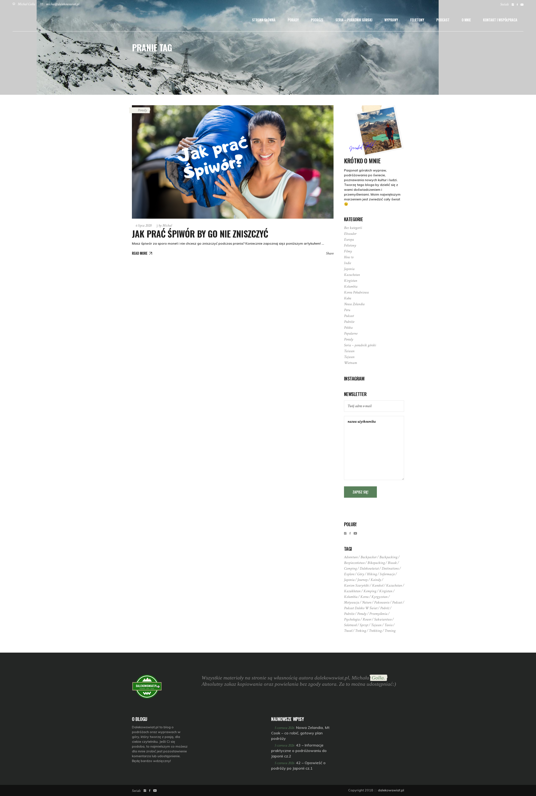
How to (348, 257)
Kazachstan (352, 274)
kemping (369, 591)
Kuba (347, 298)
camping (350, 568)
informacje (387, 574)
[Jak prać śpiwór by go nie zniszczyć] (233, 162)
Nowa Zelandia (354, 304)
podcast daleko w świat (360, 608)
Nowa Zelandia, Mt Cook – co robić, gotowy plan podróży (300, 733)
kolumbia (350, 596)
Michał (165, 225)
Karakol (377, 585)
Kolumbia (350, 286)
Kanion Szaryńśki (356, 585)
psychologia (352, 619)
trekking (375, 630)
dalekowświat (369, 568)
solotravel (350, 625)
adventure (351, 557)
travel (348, 630)
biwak (392, 562)
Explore (349, 574)
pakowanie (381, 602)
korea (364, 596)
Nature (366, 602)
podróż (384, 608)
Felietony (350, 245)
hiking (372, 574)
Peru (347, 310)
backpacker (368, 557)
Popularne (350, 333)
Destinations (390, 568)
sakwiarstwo (383, 619)
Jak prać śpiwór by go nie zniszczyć (200, 233)
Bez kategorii (353, 227)
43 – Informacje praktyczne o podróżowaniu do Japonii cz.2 (299, 750)
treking (360, 630)
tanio (388, 625)
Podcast (349, 315)
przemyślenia (378, 613)
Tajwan (349, 356)
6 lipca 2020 (144, 225)
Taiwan (349, 351)
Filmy (348, 251)
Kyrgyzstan (379, 596)
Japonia (349, 268)
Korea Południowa (356, 292)
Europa (349, 239)
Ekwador (350, 233)
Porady (142, 110)
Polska (348, 327)
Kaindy (376, 579)
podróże (349, 613)
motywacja (351, 602)
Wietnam (350, 362)
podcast (397, 602)
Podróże (349, 321)
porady (361, 613)
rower (367, 619)
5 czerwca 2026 (284, 727)
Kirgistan (350, 280)
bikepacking (376, 562)
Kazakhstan (352, 591)
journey (362, 579)
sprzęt (364, 625)
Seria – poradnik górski (360, 345)
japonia (349, 579)
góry (360, 574)
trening (390, 630)
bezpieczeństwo (354, 562)
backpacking (388, 557)
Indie (347, 263)
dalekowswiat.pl (391, 790)
